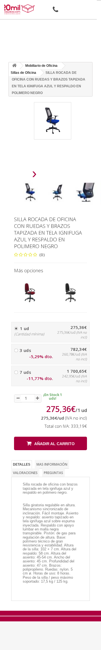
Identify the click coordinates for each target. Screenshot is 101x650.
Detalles (21, 464)
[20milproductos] (18, 9)
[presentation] (20, 175)
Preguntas (53, 472)
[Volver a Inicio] (14, 65)
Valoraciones (25, 472)
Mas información (51, 464)
